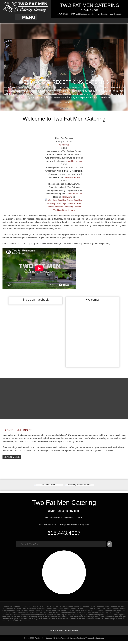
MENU (28, 17)
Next (122, 67)
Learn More (12, 457)
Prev (6, 67)
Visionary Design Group (95, 638)
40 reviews (64, 144)
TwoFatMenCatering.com (74, 524)
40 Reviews (67, 197)
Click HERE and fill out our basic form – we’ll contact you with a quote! (93, 14)
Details (64, 102)
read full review (75, 161)
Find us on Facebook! (35, 299)
